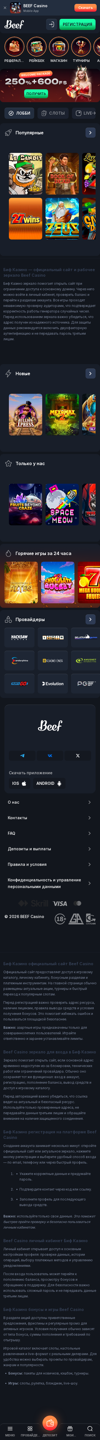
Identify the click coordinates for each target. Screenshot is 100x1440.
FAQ (11, 833)
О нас (13, 802)
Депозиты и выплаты (29, 848)
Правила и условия (27, 864)
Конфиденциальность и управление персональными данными (44, 883)
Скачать (85, 8)
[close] (5, 8)
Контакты (17, 817)
